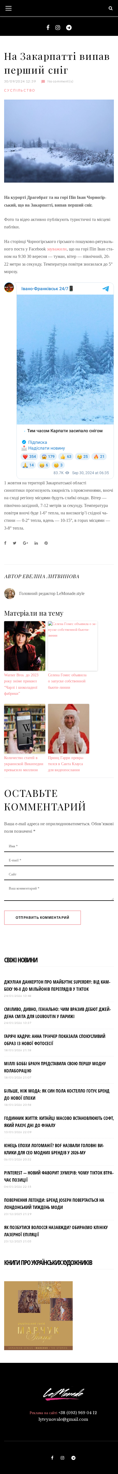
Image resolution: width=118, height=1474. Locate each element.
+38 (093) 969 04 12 (77, 1412)
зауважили (57, 249)
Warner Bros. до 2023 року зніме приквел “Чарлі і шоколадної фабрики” (21, 684)
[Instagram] (57, 27)
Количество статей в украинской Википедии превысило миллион (23, 764)
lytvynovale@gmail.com (63, 1419)
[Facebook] (47, 27)
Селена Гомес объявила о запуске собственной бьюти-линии (67, 681)
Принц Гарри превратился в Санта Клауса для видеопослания (66, 764)
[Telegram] (69, 27)
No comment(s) (60, 81)
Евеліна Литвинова (50, 576)
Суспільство (19, 90)
